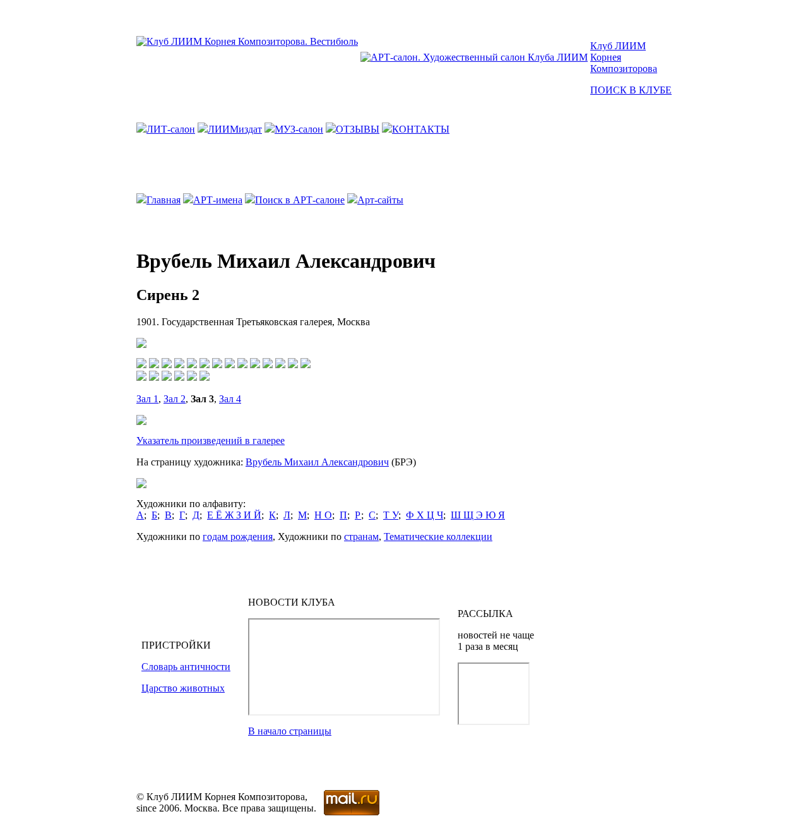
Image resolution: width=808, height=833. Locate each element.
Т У (390, 515)
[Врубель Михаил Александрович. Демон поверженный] (305, 364)
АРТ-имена (217, 200)
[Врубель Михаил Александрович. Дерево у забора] (141, 377)
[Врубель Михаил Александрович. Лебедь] (268, 364)
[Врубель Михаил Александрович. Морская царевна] (141, 364)
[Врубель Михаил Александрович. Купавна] (154, 364)
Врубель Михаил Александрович (317, 462)
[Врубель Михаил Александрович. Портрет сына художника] (280, 364)
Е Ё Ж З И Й (234, 515)
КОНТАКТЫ (420, 129)
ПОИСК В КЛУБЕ (631, 90)
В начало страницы (289, 731)
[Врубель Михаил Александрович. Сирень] (192, 364)
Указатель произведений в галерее (210, 440)
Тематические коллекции (438, 536)
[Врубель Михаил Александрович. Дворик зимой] (167, 377)
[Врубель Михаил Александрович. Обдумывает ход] (154, 377)
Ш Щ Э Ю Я (478, 515)
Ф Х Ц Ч (424, 515)
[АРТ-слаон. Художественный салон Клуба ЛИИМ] (474, 57)
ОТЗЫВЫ (357, 129)
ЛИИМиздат (235, 129)
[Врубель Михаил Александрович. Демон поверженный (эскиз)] (293, 364)
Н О (323, 515)
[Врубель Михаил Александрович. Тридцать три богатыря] (242, 364)
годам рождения (238, 536)
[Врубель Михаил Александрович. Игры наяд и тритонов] (255, 364)
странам (361, 536)
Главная (163, 200)
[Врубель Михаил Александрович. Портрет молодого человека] (179, 377)
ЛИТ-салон (170, 129)
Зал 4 (230, 398)
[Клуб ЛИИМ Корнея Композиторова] (247, 41)
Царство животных (183, 688)
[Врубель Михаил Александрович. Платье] (217, 364)
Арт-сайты (380, 200)
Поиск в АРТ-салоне (300, 200)
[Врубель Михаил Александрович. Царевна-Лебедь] (204, 364)
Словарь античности (185, 666)
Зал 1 (147, 398)
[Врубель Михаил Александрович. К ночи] (179, 364)
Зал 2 (174, 398)
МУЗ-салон (299, 129)
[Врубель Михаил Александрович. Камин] (167, 364)
